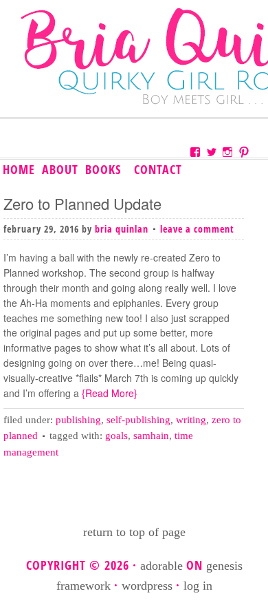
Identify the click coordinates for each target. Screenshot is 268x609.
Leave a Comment (197, 228)
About (60, 169)
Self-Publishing (138, 419)
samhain (151, 435)
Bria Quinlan (121, 228)
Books (101, 170)
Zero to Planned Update (82, 203)
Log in (197, 585)
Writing (191, 419)
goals (116, 435)
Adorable (161, 566)
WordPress (147, 585)
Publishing (78, 419)
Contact (158, 169)
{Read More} (108, 393)
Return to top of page (134, 532)
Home (19, 169)
